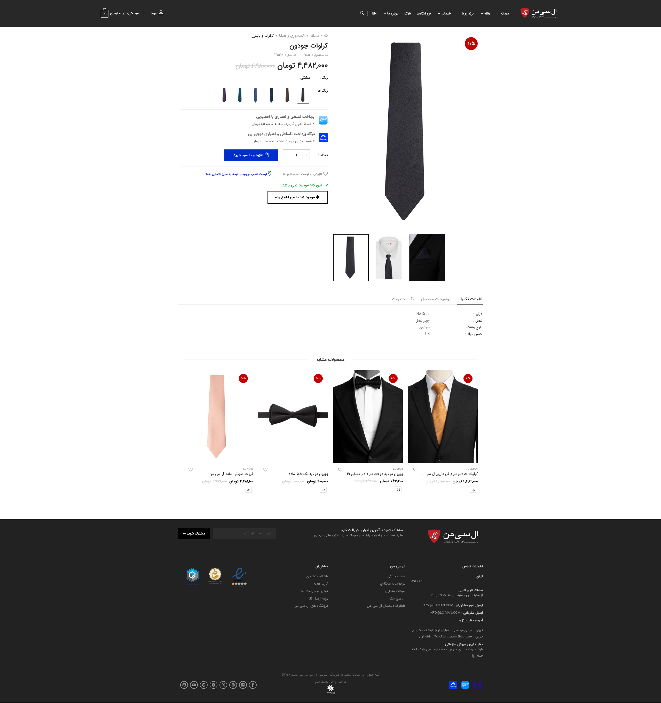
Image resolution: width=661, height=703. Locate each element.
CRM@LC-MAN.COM (438, 605)
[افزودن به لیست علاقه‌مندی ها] (415, 469)
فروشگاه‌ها (424, 13)
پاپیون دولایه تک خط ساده (308, 474)
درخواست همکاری (392, 584)
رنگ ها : (322, 90)
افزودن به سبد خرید (248, 155)
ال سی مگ (397, 598)
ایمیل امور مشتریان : (468, 605)
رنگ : (324, 78)
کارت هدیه (320, 584)
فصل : (477, 320)
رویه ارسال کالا (318, 598)
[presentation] (474, 433)
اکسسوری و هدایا (292, 35)
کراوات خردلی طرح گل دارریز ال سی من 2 (447, 474)
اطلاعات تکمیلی (470, 299)
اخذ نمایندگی (396, 576)
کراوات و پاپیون (263, 35)
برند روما (468, 13)
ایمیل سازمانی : (471, 613)
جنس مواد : (473, 334)
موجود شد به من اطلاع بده (295, 197)
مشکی (305, 78)
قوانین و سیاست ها (314, 591)
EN (374, 13)
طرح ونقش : (473, 327)
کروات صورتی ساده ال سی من (231, 474)
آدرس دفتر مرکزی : (470, 620)
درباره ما (392, 13)
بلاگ (407, 13)
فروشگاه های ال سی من (311, 606)
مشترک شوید (196, 533)
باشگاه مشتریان (317, 576)
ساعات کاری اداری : (470, 590)
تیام (317, 682)
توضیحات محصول (436, 299)
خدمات (446, 13)
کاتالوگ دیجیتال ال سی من (386, 606)
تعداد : (323, 155)
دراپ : (477, 314)
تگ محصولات (403, 299)
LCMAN (398, 469)
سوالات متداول (395, 591)
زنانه (487, 13)
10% (471, 43)
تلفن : (479, 576)
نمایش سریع (443, 457)
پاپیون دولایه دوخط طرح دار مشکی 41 (375, 474)
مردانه (505, 13)
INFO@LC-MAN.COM (445, 613)
